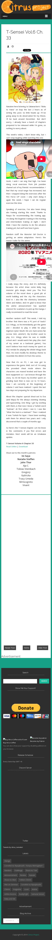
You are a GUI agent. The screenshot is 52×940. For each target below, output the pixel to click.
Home (26, 648)
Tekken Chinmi (25, 880)
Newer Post (10, 648)
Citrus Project (33, 934)
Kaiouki (32, 875)
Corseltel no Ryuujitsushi (31, 884)
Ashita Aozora (10, 894)
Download (23, 446)
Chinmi (7, 889)
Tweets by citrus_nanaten (13, 847)
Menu (5, 16)
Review (23, 875)
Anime (34, 889)
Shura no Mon (10, 880)
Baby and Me (9, 899)
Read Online (11, 446)
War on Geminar (11, 884)
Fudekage (18, 870)
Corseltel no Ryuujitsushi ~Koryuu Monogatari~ (23, 865)
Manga (7, 861)
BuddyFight (23, 894)
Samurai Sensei (37, 894)
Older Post (42, 648)
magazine (17, 889)
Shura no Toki (31, 870)
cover (26, 889)
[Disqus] (26, 534)
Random (7, 870)
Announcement (10, 875)
